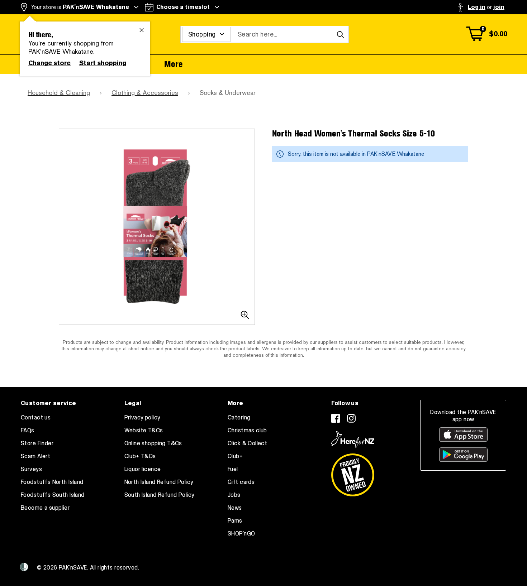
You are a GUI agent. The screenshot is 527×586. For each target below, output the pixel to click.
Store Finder (37, 443)
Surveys (31, 469)
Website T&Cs (143, 430)
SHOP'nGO (241, 534)
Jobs (234, 495)
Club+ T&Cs (140, 456)
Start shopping (102, 63)
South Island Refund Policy (159, 495)
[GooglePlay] (463, 454)
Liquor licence (142, 469)
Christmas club (247, 430)
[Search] (340, 34)
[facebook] (335, 418)
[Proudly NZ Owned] (352, 472)
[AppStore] (463, 434)
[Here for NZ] (352, 439)
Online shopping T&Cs (153, 443)
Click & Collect (247, 443)
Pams (235, 521)
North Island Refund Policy (159, 482)
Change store (49, 63)
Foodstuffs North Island (52, 482)
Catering (239, 418)
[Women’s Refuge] (24, 567)
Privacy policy (142, 418)
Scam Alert (35, 456)
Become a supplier (45, 508)
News (235, 508)
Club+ (235, 456)
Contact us (36, 418)
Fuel (233, 469)
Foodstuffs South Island (53, 495)
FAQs (27, 430)
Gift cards (241, 482)
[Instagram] (351, 418)
